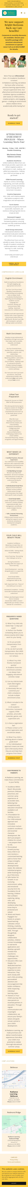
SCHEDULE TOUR (14, 123)
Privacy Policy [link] (14, 1160)
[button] (21, 13)
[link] (9, 13)
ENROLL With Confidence (14, 264)
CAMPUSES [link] (14, 1157)
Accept (14, 1183)
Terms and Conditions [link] (14, 1162)
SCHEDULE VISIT (14, 758)
